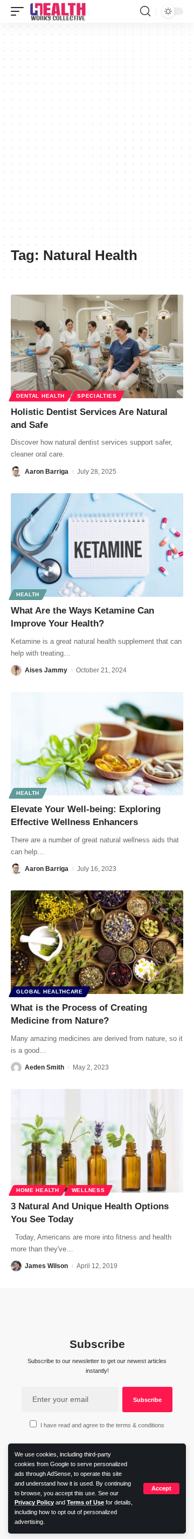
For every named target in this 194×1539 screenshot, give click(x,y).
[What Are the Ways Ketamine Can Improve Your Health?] (97, 545)
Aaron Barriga (46, 471)
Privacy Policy (34, 1502)
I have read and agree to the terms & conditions (102, 1425)
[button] (161, 1488)
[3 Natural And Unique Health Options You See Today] (97, 1141)
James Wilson (46, 1266)
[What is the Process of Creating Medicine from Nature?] (97, 942)
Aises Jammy (46, 670)
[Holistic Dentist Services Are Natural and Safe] (97, 346)
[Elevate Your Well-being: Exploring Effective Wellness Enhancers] (97, 743)
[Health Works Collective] (57, 11)
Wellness (88, 1190)
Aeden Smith (44, 1067)
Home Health (37, 1190)
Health (27, 594)
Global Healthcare (49, 992)
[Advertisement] (97, 139)
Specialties (97, 396)
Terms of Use (85, 1502)
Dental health (40, 396)
